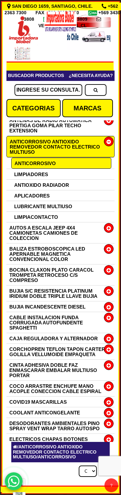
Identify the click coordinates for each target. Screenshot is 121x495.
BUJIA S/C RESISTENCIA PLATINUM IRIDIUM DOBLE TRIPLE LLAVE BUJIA (53, 293)
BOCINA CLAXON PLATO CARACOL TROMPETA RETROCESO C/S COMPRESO (51, 275)
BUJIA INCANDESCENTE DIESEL (47, 306)
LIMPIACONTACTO (36, 217)
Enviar (25, 398)
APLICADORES (32, 195)
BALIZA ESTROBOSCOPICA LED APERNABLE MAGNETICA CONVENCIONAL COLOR (47, 254)
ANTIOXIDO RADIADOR (41, 185)
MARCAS (87, 108)
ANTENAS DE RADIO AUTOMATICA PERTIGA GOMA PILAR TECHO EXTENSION (50, 125)
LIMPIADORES (31, 174)
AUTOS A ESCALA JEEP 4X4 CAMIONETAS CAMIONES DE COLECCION (43, 233)
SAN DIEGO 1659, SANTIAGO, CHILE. (52, 6)
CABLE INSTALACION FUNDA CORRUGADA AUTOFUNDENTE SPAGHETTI (46, 323)
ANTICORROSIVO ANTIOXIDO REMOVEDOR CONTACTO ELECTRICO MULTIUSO (55, 147)
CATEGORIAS (33, 108)
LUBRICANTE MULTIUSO (43, 206)
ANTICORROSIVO (35, 163)
